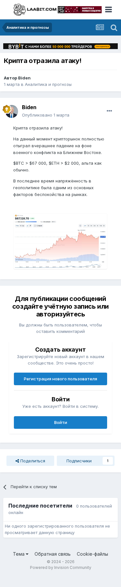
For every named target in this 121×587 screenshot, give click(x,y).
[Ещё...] (109, 111)
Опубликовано (45, 115)
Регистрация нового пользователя (60, 378)
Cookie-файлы (92, 554)
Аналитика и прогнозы (48, 84)
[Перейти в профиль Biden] (11, 111)
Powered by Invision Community (60, 567)
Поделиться (32, 460)
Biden (24, 77)
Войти (60, 422)
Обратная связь (53, 554)
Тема (19, 554)
